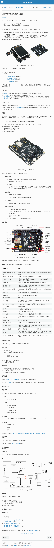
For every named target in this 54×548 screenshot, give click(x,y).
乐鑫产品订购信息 (15, 443)
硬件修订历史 (7, 97)
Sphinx (8, 545)
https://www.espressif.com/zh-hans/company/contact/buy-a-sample (28, 433)
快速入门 (6, 7)
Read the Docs (27, 545)
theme (15, 545)
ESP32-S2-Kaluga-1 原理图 (10, 523)
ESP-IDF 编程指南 (27, 2)
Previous (6, 537)
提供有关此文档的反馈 (27, 533)
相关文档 (6, 98)
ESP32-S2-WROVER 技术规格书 (12, 520)
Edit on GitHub (48, 7)
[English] (4, 17)
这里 (10, 382)
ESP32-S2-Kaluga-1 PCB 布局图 (11, 525)
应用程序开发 (20, 107)
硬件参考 (6, 95)
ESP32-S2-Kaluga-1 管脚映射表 (11, 526)
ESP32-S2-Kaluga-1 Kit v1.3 (17, 7)
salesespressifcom (34, 530)
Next (49, 537)
